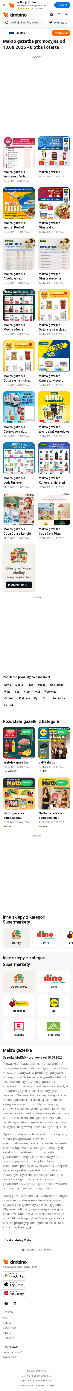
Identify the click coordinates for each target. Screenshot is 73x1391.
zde (28, 1227)
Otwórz (62, 5)
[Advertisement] (36, 95)
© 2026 (36, 1370)
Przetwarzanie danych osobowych (37, 1385)
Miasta (7, 1332)
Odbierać (63, 33)
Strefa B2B (9, 1357)
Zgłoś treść (9, 1327)
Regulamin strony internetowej (36, 1380)
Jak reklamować (12, 1352)
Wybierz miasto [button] (61, 22)
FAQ (5, 1317)
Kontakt (7, 1322)
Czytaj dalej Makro (18, 1240)
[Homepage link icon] (23, 1249)
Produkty (8, 1337)
